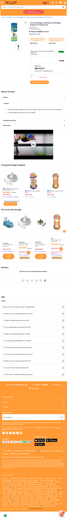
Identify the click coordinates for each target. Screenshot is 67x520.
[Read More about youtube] (7, 433)
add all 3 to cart (10, 204)
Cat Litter (47, 478)
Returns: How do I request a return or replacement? (19, 307)
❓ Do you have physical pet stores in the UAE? (18, 354)
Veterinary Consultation (47, 480)
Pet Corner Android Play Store (33, 484)
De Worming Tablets (36, 492)
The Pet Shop (22, 486)
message (35, 388)
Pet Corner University (48, 506)
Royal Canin (31, 478)
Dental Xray (58, 494)
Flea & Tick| (16, 480)
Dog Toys (10, 500)
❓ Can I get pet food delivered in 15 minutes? (17, 341)
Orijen (4, 492)
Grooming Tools (16, 498)
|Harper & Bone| (17, 492)
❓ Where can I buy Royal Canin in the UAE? (17, 361)
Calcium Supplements (25, 490)
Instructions (7, 125)
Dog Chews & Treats (41, 498)
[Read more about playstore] (52, 440)
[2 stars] (27, 280)
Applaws (9, 492)
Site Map (6, 454)
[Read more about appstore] (40, 440)
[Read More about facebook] (3, 433)
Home (3, 17)
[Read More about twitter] (14, 433)
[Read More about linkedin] (17, 433)
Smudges (9, 480)
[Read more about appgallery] (40, 444)
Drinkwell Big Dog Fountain (7, 245)
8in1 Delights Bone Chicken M (56, 240)
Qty (32, 75)
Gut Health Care (28, 494)
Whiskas (20, 494)
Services (5, 402)
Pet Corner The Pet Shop (11, 496)
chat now (57, 385)
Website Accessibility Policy (20, 454)
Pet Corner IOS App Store (15, 484)
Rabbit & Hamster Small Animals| (32, 488)
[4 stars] (36, 280)
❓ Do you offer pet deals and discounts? (16, 368)
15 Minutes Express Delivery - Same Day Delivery (36, 504)
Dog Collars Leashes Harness (18, 478)
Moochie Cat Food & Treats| (30, 500)
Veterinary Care (14, 504)
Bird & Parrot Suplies (27, 498)
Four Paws (9, 17)
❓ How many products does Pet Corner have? (17, 347)
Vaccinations (49, 494)
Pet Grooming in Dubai (33, 506)
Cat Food (53, 478)
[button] (33, 144)
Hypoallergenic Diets (39, 490)
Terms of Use (40, 427)
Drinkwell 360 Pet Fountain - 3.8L (11, 189)
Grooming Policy (57, 451)
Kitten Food (53, 492)
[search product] (63, 7)
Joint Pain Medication (51, 496)
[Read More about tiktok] (21, 433)
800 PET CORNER (41, 385)
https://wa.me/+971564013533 (36, 508)
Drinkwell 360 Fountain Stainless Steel (40, 245)
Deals (22, 480)
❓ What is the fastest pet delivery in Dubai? (16, 334)
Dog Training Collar (46, 502)
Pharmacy (36, 480)
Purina (8, 494)
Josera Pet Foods (52, 490)
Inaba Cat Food (44, 500)
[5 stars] (41, 280)
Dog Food (5, 478)
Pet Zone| (46, 492)
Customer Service (7, 397)
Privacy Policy (18, 429)
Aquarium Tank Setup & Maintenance (28, 482)
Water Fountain (35, 502)
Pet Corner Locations (47, 482)
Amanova (26, 492)
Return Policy (45, 451)
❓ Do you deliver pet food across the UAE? (17, 327)
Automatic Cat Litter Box (21, 502)
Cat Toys (17, 500)
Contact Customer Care (39, 82)
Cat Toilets (14, 486)
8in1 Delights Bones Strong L (55, 191)
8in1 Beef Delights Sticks (32, 191)
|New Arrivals (28, 480)
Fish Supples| (17, 488)
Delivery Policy (30, 451)
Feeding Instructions (9, 120)
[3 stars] (32, 280)
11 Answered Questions (35, 29)
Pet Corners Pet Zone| (26, 496)
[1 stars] (23, 280)
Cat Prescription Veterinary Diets (38, 486)
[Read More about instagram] (10, 433)
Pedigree (13, 494)
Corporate (5, 407)
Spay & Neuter (38, 496)
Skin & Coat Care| (40, 494)
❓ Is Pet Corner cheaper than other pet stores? (18, 374)
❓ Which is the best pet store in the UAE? (16, 320)
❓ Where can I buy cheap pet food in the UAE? (18, 314)
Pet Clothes (39, 478)
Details (5, 97)
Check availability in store (39, 31)
